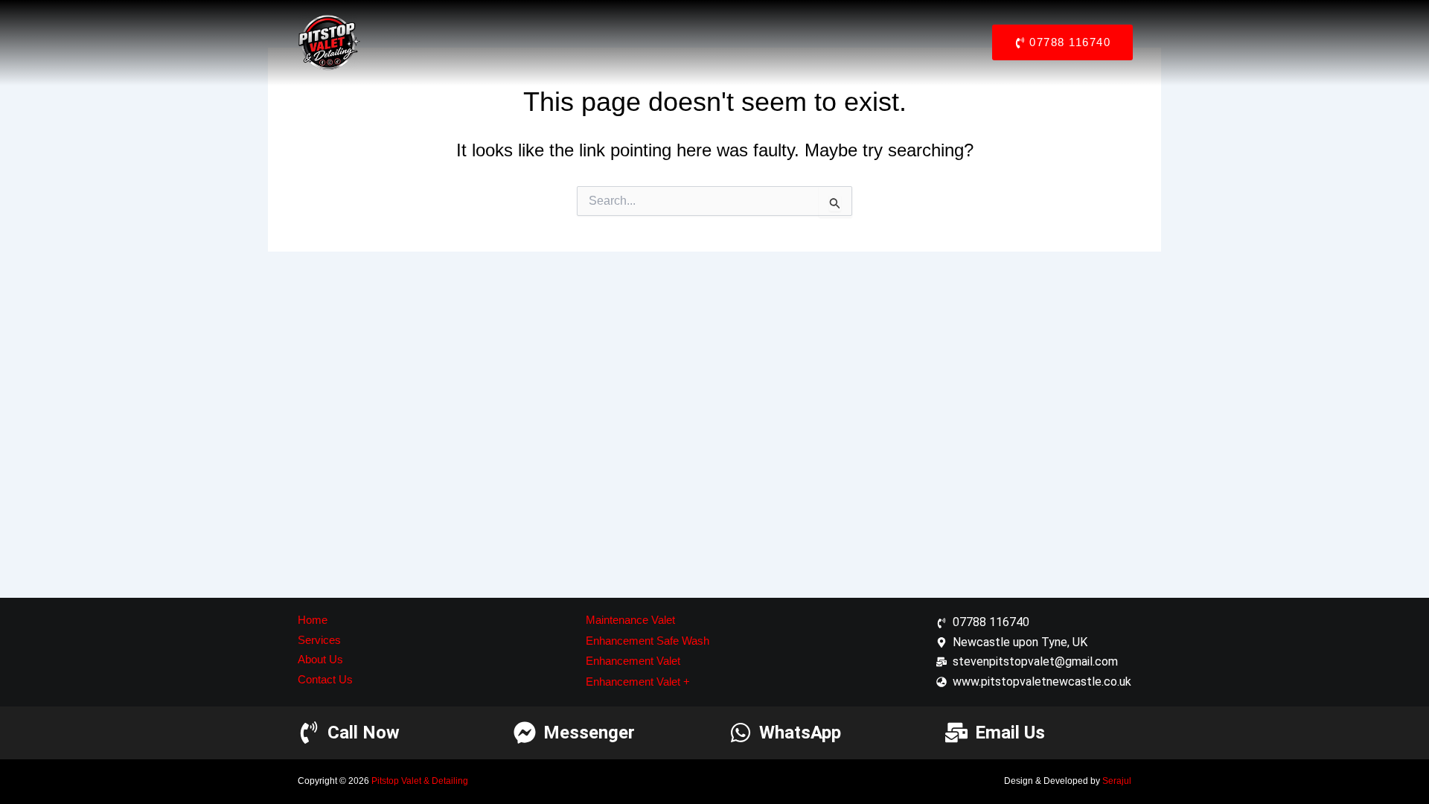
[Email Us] (956, 732)
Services (319, 640)
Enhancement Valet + (638, 681)
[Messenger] (525, 732)
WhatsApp (800, 732)
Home (312, 619)
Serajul (1116, 781)
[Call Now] (309, 732)
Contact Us (325, 679)
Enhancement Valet (633, 660)
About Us (320, 659)
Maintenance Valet (630, 619)
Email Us (1010, 732)
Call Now (363, 732)
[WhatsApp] (740, 732)
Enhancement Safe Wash (647, 640)
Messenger (589, 732)
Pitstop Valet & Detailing (419, 781)
